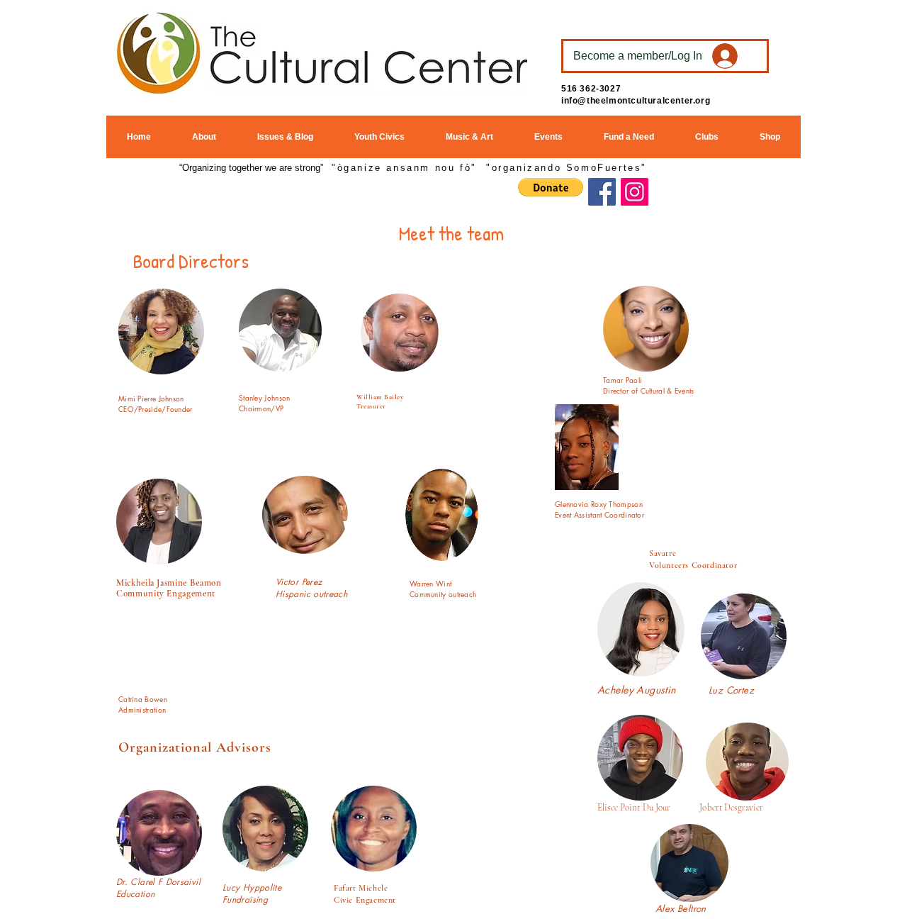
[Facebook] (602, 192)
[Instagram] (634, 192)
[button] (550, 187)
